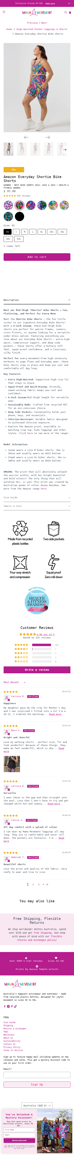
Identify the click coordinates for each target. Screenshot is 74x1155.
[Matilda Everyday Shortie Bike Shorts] (53, 205)
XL (41, 232)
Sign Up (37, 1084)
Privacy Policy (11, 1047)
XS (7, 232)
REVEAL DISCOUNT (19, 1140)
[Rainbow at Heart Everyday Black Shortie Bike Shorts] (19, 216)
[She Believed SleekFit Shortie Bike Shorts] (30, 205)
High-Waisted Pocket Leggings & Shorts (42, 29)
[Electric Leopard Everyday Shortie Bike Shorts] (42, 205)
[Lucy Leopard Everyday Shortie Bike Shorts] (8, 205)
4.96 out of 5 (46, 634)
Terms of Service (13, 1050)
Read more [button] (55, 714)
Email (7, 1069)
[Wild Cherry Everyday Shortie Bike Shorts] (8, 216)
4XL (8, 239)
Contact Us (9, 1044)
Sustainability (11, 1041)
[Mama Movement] (37, 12)
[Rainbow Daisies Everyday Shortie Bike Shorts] (64, 205)
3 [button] (38, 884)
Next (44, 23)
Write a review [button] (37, 669)
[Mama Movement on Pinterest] (11, 1007)
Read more (50, 3)
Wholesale (8, 1035)
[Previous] (26, 137)
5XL (19, 239)
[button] (10, 196)
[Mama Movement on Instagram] (8, 1007)
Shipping (8, 1025)
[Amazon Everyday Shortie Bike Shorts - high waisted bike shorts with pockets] (37, 87)
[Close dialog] (70, 1111)
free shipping (42, 932)
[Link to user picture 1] (12, 764)
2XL (52, 232)
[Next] (47, 137)
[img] (11, 692)
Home (9, 29)
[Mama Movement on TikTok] (15, 1007)
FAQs (5, 1032)
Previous (32, 23)
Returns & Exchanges (14, 1028)
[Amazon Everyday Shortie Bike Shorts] (19, 205)
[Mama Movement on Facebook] (4, 1007)
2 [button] (33, 884)
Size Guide (9, 1022)
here (30, 433)
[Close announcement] (69, 3)
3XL (62, 232)
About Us (8, 1038)
